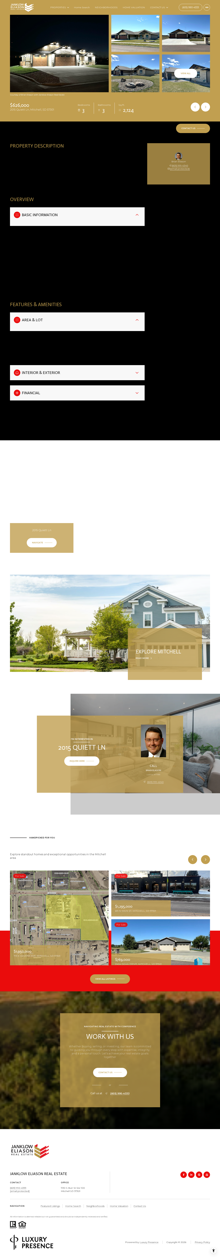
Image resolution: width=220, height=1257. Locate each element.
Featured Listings (50, 1206)
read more (142, 658)
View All (186, 73)
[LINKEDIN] (191, 1175)
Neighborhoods (95, 1206)
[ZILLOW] (207, 1175)
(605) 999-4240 (180, 165)
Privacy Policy (202, 1242)
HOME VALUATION (134, 7)
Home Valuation (119, 1206)
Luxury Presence (149, 1242)
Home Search (82, 7)
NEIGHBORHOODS (106, 7)
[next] (205, 859)
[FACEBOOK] (183, 1175)
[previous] (192, 859)
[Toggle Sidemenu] (207, 7)
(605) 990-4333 (119, 1093)
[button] (193, 128)
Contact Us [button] (140, 1206)
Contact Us (190, 7)
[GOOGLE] (199, 1175)
